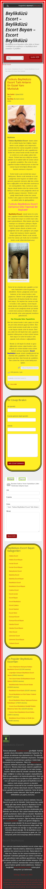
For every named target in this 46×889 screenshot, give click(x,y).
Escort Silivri (13, 613)
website (9, 426)
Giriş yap (37, 5)
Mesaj (8, 511)
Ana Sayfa (8, 69)
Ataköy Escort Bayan (15, 560)
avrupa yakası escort (10, 882)
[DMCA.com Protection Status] (6, 742)
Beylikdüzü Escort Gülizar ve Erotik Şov (21, 718)
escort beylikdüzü (12, 821)
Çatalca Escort (14, 590)
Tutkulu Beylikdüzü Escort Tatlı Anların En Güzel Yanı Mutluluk (19, 83)
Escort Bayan (13, 598)
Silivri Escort (13, 632)
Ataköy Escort (13, 556)
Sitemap (16, 875)
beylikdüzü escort (23, 751)
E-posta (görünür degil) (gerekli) (17, 416)
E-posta (9, 497)
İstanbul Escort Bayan (16, 628)
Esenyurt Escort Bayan (16, 620)
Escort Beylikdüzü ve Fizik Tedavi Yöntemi (22, 694)
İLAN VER (35, 57)
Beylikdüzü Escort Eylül (16, 690)
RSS (30, 875)
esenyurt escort (21, 884)
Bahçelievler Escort (15, 571)
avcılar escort (6, 64)
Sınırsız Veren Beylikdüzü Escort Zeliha (21, 712)
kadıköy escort (25, 887)
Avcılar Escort (13, 563)
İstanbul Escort (14, 624)
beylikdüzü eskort (37, 762)
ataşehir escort (14, 887)
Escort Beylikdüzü (15, 601)
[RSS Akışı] (7, 5)
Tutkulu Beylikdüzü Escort (29, 368)
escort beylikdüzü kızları (22, 867)
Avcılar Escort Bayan (15, 567)
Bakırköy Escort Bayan (16, 579)
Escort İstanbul (14, 609)
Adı (7, 490)
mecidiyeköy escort (24, 882)
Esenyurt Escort (14, 617)
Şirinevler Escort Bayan (16, 639)
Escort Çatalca (14, 605)
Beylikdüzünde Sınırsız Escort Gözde (21, 684)
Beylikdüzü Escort (17, 69)
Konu (8, 504)
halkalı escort (21, 880)
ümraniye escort (36, 887)
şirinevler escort (37, 882)
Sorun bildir (13, 384)
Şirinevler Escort (14, 636)
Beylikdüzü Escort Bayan (17, 586)
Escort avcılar (13, 594)
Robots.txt (24, 875)
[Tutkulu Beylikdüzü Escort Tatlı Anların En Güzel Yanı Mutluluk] (21, 119)
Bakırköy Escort (14, 575)
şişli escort (30, 880)
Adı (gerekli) (11, 406)
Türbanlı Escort (14, 643)
